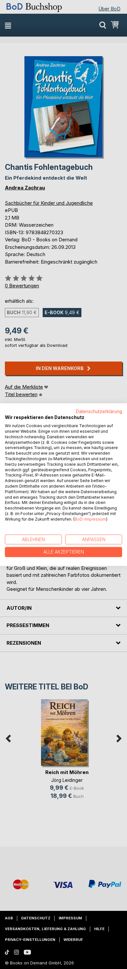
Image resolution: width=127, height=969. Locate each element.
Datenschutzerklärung (99, 411)
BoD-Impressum (90, 519)
